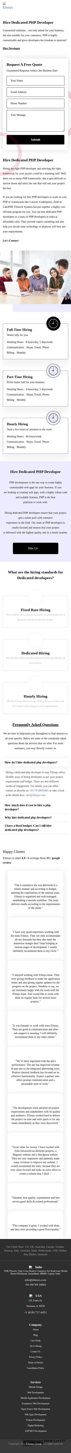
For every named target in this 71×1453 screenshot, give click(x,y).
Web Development (35, 1392)
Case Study (35, 1340)
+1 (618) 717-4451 (35, 1312)
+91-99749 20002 (35, 1284)
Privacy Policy (35, 1357)
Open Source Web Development (35, 1409)
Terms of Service (35, 1362)
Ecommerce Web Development (35, 1403)
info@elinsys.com (35, 795)
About (35, 1329)
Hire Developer (11, 48)
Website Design (36, 1387)
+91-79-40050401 (39, 790)
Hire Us (33, 548)
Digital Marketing (36, 1425)
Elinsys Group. (34, 1443)
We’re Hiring (35, 1346)
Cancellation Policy (35, 1368)
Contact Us (35, 1351)
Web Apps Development (35, 1414)
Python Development (35, 1420)
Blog (35, 1335)
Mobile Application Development (35, 1398)
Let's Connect (11, 240)
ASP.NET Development (35, 1431)
